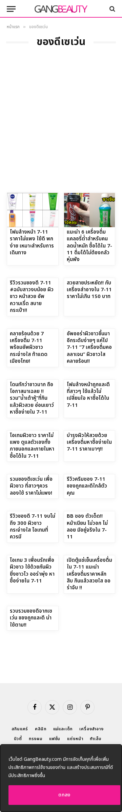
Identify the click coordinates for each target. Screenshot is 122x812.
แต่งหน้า (75, 739)
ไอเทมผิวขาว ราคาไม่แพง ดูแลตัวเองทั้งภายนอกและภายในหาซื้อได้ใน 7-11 (32, 446)
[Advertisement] (61, 128)
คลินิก (40, 729)
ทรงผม (35, 739)
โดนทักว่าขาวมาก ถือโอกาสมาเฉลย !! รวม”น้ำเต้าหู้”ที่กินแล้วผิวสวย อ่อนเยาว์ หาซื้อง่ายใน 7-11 (32, 398)
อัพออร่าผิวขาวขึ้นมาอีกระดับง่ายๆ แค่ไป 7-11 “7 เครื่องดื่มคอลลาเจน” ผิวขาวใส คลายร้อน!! (89, 347)
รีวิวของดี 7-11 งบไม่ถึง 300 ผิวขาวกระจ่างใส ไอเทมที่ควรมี (32, 526)
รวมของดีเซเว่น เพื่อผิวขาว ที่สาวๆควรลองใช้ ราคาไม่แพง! (31, 486)
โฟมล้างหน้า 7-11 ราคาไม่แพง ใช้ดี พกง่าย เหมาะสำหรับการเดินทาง (32, 242)
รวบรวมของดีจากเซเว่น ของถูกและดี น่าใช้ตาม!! (31, 618)
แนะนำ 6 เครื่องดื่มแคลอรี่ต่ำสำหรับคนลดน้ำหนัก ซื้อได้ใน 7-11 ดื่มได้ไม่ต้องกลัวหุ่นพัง (89, 246)
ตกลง (64, 794)
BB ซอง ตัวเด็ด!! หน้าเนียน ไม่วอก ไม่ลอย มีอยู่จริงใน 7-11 (87, 526)
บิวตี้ (18, 739)
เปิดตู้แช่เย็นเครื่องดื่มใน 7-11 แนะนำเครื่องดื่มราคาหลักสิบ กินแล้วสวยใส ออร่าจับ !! (89, 574)
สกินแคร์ (20, 729)
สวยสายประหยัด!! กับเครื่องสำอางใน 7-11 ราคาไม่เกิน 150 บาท (89, 290)
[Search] (111, 9)
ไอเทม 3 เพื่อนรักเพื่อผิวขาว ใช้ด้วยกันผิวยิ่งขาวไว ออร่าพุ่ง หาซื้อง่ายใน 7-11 (32, 570)
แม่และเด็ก (63, 729)
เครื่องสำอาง (91, 729)
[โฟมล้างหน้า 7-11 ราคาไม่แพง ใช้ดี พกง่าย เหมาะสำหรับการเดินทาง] (32, 210)
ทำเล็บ (95, 739)
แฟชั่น (54, 739)
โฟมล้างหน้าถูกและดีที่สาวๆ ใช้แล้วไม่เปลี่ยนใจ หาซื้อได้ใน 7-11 (88, 395)
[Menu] (11, 9)
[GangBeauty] (61, 9)
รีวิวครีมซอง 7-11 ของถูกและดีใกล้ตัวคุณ (87, 486)
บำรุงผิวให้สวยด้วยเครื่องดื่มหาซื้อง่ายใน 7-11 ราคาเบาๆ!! (89, 442)
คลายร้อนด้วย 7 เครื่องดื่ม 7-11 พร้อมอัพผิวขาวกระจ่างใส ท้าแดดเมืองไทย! (28, 347)
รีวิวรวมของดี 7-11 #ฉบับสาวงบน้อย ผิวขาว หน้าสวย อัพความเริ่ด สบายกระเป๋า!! (32, 297)
